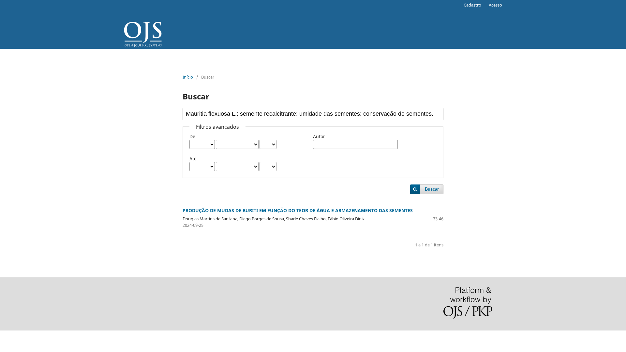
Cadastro (472, 5)
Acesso (495, 5)
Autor (319, 136)
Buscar (432, 189)
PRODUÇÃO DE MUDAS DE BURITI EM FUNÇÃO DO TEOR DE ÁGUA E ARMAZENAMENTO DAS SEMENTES (298, 210)
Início (188, 77)
